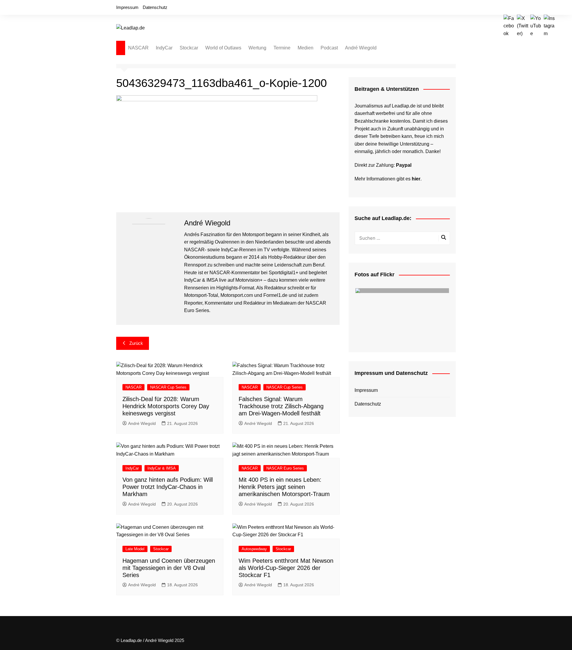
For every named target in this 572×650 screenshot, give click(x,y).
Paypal (403, 165)
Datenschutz (155, 7)
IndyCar (164, 47)
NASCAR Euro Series (285, 468)
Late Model (134, 549)
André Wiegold (361, 47)
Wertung (257, 47)
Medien (305, 47)
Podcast (329, 47)
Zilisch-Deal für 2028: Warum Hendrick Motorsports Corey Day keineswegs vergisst (165, 406)
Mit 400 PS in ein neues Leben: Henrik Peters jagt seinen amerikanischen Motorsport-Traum (284, 486)
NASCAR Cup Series (168, 387)
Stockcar (189, 47)
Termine (281, 47)
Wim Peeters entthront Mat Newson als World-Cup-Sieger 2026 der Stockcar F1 (286, 567)
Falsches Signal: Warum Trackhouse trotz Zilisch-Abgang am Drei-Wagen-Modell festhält (281, 406)
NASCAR (138, 47)
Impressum (127, 7)
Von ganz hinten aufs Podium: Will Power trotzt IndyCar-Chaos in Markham (167, 486)
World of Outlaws (223, 47)
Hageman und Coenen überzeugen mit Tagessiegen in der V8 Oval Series (168, 567)
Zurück (136, 343)
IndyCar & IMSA (161, 468)
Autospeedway (254, 549)
